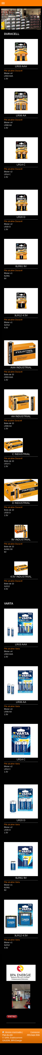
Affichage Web (33, 1035)
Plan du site (7, 1035)
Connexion (35, 1032)
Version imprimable (13, 1032)
